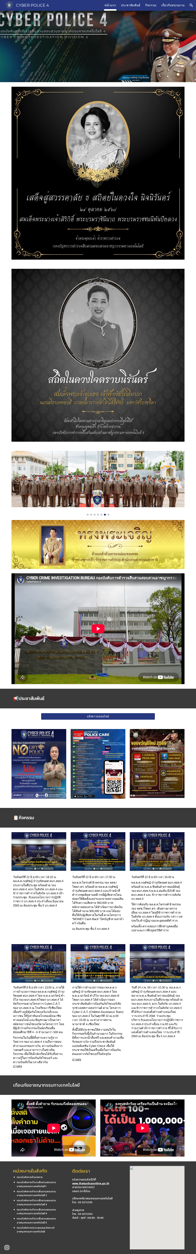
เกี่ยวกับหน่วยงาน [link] (173, 5)
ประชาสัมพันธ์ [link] (130, 5)
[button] (191, 5)
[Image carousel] (98, 483)
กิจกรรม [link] (150, 5)
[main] (98, 698)
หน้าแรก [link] (110, 5)
